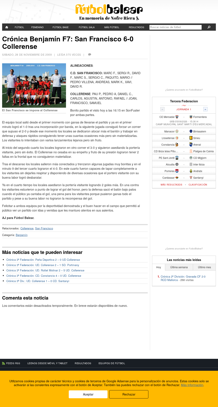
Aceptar (88, 394)
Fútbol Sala (87, 27)
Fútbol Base (61, 27)
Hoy (158, 267)
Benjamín (21, 235)
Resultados (136, 27)
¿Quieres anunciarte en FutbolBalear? (184, 89)
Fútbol (19, 27)
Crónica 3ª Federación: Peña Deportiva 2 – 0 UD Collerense (43, 260)
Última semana (179, 267)
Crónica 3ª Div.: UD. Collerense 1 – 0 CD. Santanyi (37, 281)
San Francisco (44, 228)
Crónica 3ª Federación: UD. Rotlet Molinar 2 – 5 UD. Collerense (45, 270)
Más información (192, 385)
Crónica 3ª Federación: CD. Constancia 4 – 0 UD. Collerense (43, 276)
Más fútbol (111, 27)
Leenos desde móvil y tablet (47, 363)
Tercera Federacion (184, 101)
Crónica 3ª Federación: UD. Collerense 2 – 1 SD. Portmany (42, 265)
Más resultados (171, 184)
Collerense (26, 228)
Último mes (204, 267)
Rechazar (128, 394)
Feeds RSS (13, 363)
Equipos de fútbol (112, 363)
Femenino (37, 27)
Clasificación (198, 184)
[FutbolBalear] (7, 27)
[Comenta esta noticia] (89, 54)
